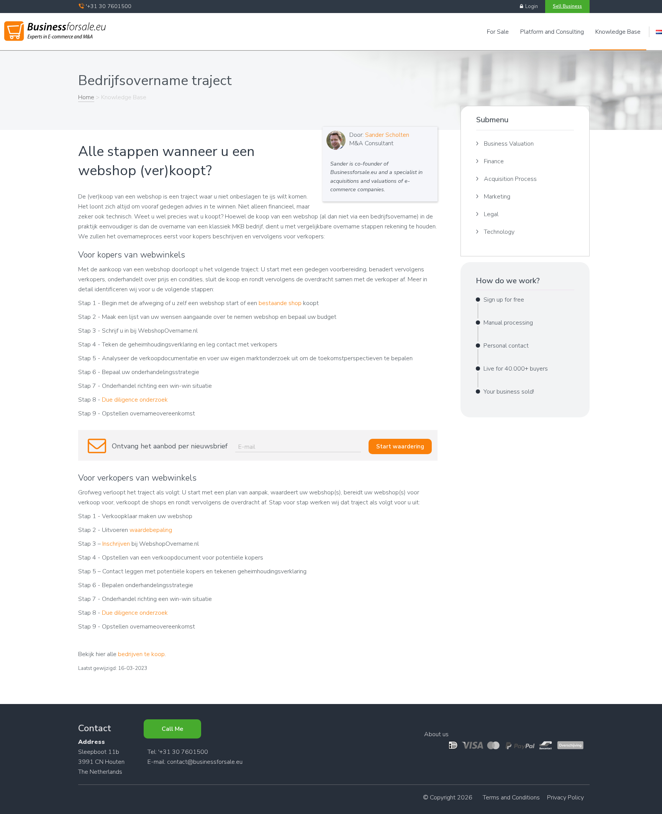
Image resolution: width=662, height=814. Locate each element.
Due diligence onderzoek (135, 400)
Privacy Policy (565, 797)
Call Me (172, 729)
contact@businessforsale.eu (205, 762)
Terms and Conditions (511, 797)
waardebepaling (150, 530)
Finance (494, 161)
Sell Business (567, 6)
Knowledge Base (618, 32)
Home (86, 97)
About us (436, 734)
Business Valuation (509, 143)
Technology (499, 232)
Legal (491, 214)
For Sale (498, 32)
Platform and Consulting (552, 32)
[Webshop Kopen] (55, 29)
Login (530, 6)
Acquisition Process (510, 179)
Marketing (497, 196)
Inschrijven (116, 544)
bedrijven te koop (141, 654)
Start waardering (400, 446)
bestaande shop (280, 303)
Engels (659, 32)
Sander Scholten (387, 135)
